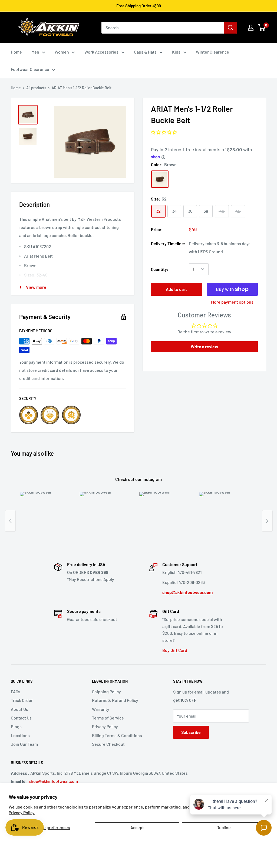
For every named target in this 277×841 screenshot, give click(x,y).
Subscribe (191, 732)
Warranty (100, 709)
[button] (164, 132)
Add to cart (176, 289)
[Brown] (160, 179)
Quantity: (160, 269)
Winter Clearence (212, 51)
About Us (19, 709)
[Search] (230, 28)
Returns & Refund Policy (115, 700)
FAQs (15, 691)
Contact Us (21, 717)
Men (35, 51)
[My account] (250, 28)
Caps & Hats (145, 51)
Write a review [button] (204, 346)
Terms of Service (108, 717)
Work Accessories (101, 51)
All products (36, 88)
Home (16, 51)
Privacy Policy (105, 726)
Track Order (22, 700)
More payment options (232, 301)
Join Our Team (24, 744)
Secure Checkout (108, 744)
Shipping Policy (106, 691)
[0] (261, 27)
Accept (137, 827)
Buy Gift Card (174, 650)
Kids (176, 51)
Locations (20, 735)
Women (62, 51)
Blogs (16, 726)
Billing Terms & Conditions (117, 735)
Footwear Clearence (30, 69)
